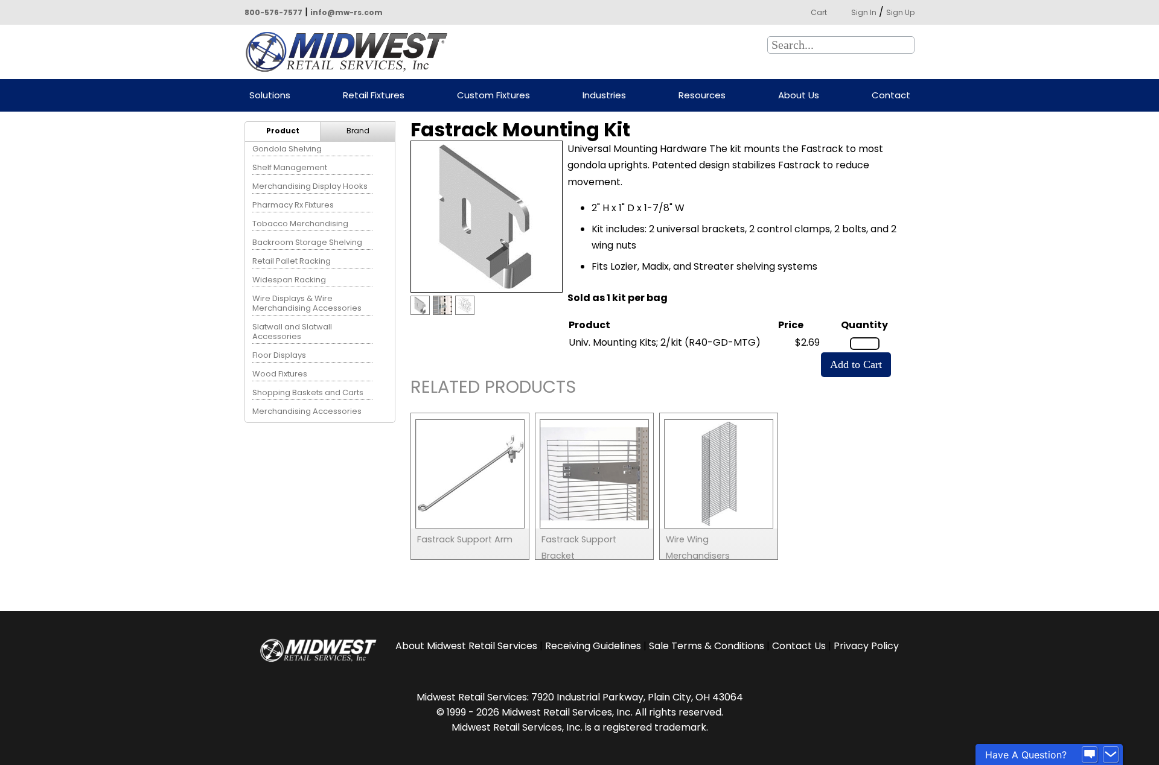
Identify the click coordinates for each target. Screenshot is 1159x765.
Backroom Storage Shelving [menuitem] (307, 242)
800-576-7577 (273, 12)
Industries (604, 95)
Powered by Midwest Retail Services (350, 52)
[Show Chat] (1089, 754)
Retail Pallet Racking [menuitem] (291, 261)
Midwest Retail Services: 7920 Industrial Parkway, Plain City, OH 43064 (580, 697)
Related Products (493, 389)
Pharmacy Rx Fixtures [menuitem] (293, 205)
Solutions (269, 95)
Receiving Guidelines (593, 646)
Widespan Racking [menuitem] (289, 279)
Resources (702, 95)
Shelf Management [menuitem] (289, 167)
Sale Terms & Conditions (706, 646)
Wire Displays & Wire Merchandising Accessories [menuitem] (307, 303)
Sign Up (900, 12)
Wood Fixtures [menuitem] (279, 373)
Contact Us (799, 646)
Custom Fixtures (493, 95)
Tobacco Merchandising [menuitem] (300, 223)
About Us (798, 95)
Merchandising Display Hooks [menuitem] (310, 186)
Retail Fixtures (373, 95)
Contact (891, 95)
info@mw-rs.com (346, 12)
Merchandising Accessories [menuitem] (307, 411)
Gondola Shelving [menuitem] (287, 148)
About (466, 646)
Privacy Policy (866, 646)
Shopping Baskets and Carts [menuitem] (307, 392)
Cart (819, 12)
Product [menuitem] (282, 130)
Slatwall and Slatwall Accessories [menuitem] (292, 331)
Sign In (863, 12)
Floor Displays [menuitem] (279, 355)
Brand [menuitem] (357, 130)
